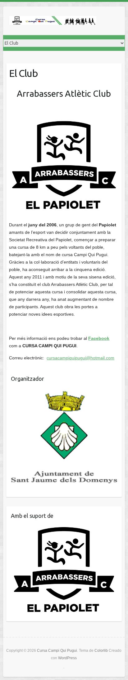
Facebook (98, 338)
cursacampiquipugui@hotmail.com (80, 357)
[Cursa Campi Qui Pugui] (52, 20)
